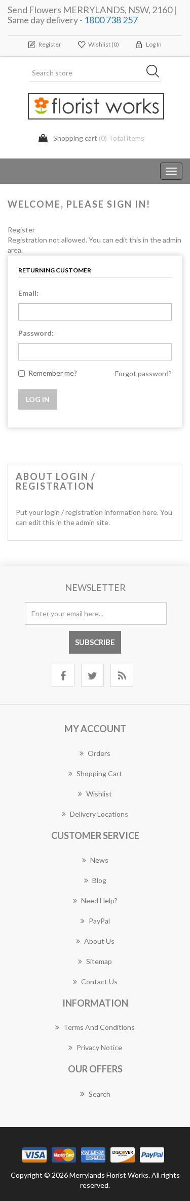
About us (99, 941)
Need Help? (99, 900)
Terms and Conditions (99, 1027)
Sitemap (99, 961)
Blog (99, 880)
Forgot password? (143, 373)
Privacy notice (99, 1047)
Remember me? (52, 373)
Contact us (99, 981)
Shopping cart (99, 773)
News (99, 860)
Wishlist (99, 793)
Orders (99, 753)
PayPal (99, 920)
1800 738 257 (111, 19)
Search (99, 1094)
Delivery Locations (99, 814)
